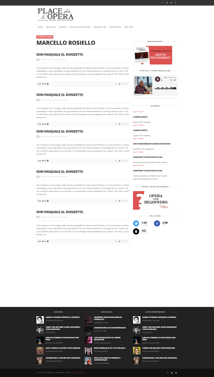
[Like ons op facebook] (157, 223)
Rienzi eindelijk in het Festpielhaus (109, 348)
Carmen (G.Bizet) (140, 117)
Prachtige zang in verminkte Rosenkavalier (107, 359)
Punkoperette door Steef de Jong (147, 157)
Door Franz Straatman (101, 363)
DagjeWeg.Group (77, 372)
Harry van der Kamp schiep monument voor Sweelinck (63, 328)
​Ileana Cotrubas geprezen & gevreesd (63, 317)
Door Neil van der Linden (54, 343)
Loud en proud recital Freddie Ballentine (107, 338)
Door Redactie (50, 332)
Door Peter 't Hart (100, 331)
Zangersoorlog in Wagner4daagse (110, 328)
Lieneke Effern (46, 60)
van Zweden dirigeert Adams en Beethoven (151, 144)
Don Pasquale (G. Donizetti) (59, 54)
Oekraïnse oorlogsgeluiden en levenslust (108, 318)
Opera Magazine (138, 98)
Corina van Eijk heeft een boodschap (158, 348)
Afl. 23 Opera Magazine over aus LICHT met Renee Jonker (160, 98)
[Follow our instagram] (136, 231)
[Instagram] (167, 3)
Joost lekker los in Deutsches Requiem (63, 348)
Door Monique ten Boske (54, 320)
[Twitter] (171, 3)
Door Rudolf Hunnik (101, 323)
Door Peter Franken (100, 351)
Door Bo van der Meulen (54, 361)
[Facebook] (162, 3)
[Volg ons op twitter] (136, 223)
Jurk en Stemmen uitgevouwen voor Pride (62, 338)
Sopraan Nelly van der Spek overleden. (63, 358)
